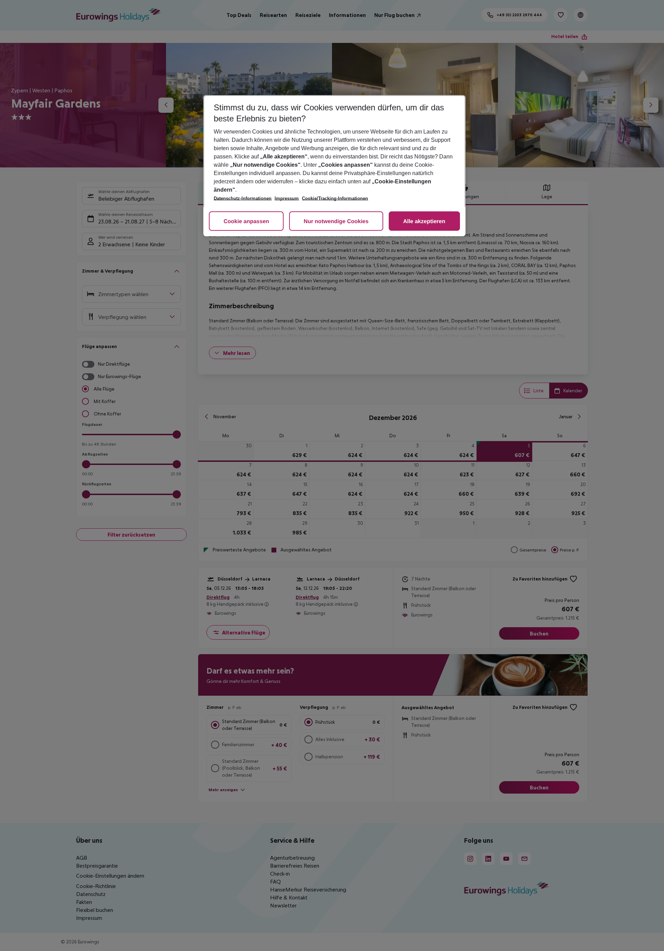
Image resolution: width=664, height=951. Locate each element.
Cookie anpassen (246, 222)
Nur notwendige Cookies (336, 222)
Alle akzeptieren (424, 222)
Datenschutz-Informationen (242, 198)
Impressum (287, 198)
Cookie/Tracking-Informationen (335, 198)
